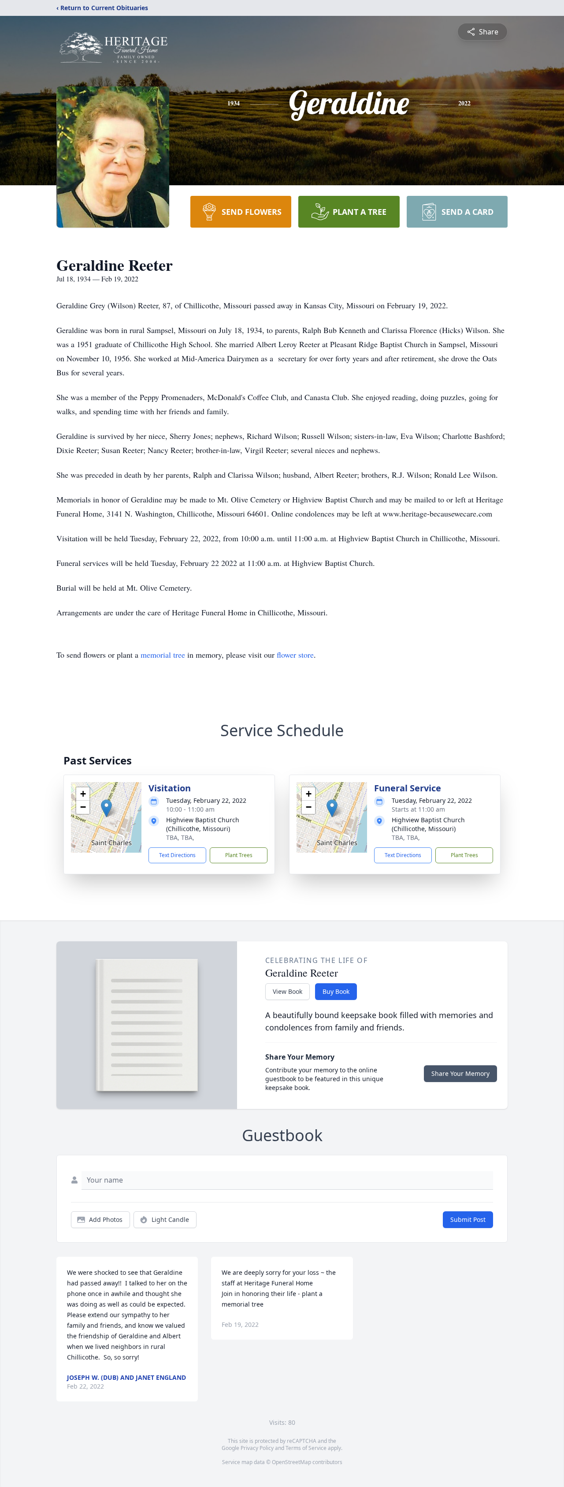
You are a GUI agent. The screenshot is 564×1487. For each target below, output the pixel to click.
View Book (287, 991)
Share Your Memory (460, 1073)
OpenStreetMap (291, 1462)
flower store (295, 654)
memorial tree (163, 654)
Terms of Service (306, 1448)
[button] (106, 808)
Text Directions (177, 855)
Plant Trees (238, 855)
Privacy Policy (257, 1448)
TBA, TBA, (180, 837)
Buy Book (336, 991)
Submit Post (468, 1219)
